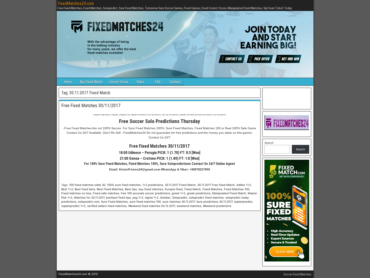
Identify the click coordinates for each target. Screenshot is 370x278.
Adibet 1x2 (243, 185)
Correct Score (118, 82)
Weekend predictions (217, 206)
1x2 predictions (152, 185)
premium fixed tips (118, 197)
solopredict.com (88, 201)
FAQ (157, 82)
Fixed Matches (212, 189)
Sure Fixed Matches (114, 201)
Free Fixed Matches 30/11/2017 (91, 105)
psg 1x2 (138, 197)
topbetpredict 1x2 (73, 206)
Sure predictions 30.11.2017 (214, 201)
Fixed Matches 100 (236, 189)
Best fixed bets (85, 189)
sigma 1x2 (151, 197)
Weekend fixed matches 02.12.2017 (151, 206)
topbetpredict (243, 201)
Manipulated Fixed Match (229, 193)
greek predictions (198, 193)
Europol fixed (174, 189)
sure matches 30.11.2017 (179, 201)
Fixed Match (192, 189)
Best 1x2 (67, 189)
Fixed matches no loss (76, 193)
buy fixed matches (151, 189)
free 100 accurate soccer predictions (145, 193)
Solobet (165, 197)
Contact (175, 82)
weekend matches (189, 206)
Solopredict (179, 197)
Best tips (131, 189)
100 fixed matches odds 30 (87, 185)
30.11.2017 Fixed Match (180, 185)
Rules (140, 82)
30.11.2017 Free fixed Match (216, 185)
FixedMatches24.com (76, 3)
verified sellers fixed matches (107, 206)
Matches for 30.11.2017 (89, 197)
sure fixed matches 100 (145, 201)
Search (269, 142)
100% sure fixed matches (124, 185)
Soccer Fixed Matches (297, 274)
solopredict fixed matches (206, 197)
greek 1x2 (178, 193)
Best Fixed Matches (110, 189)
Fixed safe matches (106, 193)
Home (68, 82)
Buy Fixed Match (91, 82)
